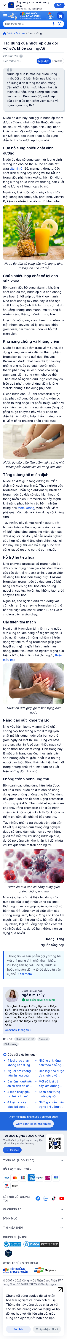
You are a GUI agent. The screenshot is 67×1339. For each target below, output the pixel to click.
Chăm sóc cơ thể (25, 1039)
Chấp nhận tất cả (47, 1329)
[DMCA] (41, 1244)
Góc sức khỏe (16, 33)
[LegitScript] (21, 1253)
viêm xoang (26, 508)
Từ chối (18, 1329)
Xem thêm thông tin (17, 1029)
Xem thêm (24, 974)
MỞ (59, 5)
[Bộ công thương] (12, 1244)
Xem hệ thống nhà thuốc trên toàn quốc (33, 1116)
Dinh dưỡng (10, 1044)
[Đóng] (4, 5)
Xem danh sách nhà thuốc (33, 1123)
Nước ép (44, 1039)
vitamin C (16, 168)
